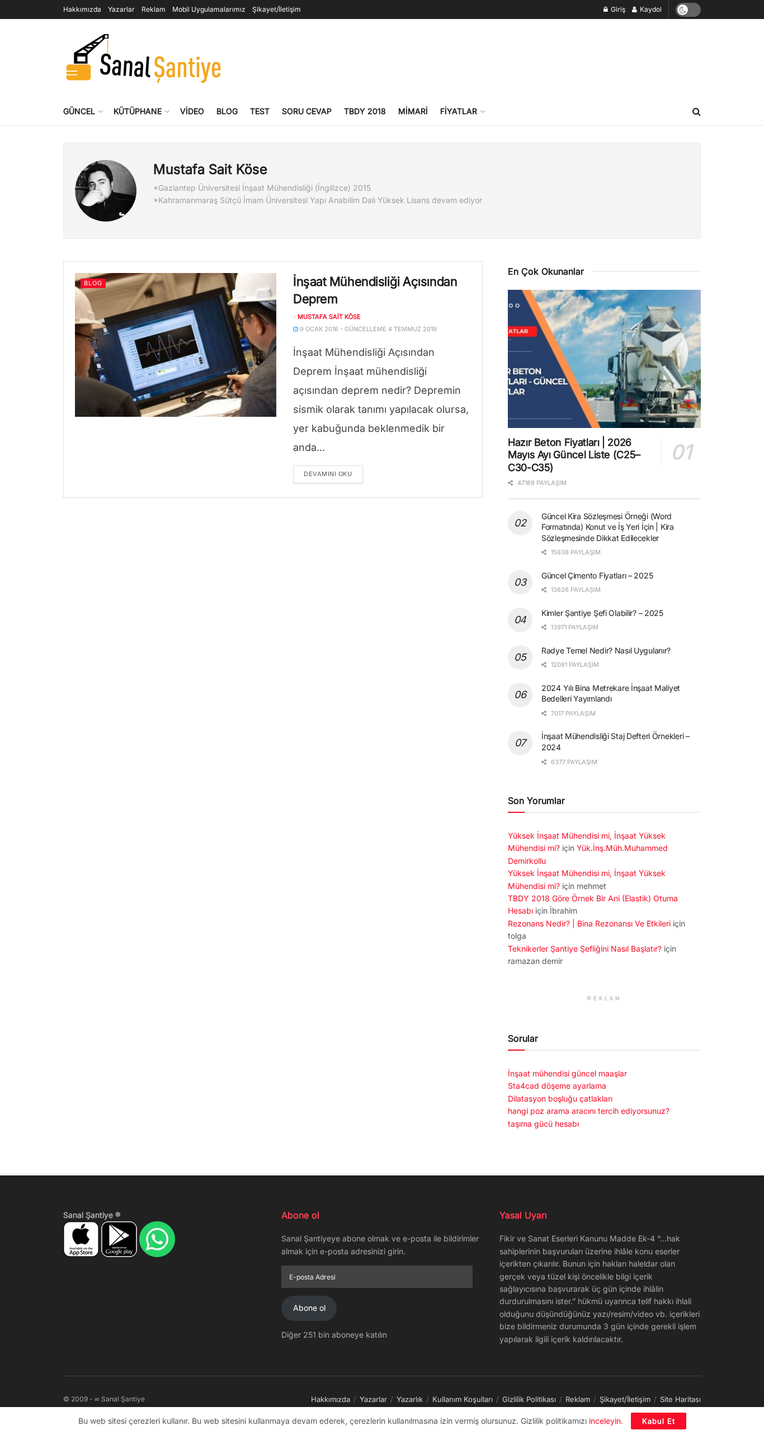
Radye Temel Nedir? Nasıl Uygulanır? (606, 650)
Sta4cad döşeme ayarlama (557, 1085)
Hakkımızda (82, 9)
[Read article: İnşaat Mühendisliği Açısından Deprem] (175, 345)
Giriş (617, 9)
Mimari (413, 111)
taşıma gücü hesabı (543, 1123)
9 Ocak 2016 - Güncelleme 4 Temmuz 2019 (367, 329)
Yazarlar (121, 9)
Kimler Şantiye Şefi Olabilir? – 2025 (602, 613)
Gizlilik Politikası (529, 1399)
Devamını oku (333, 473)
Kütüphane (138, 111)
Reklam (154, 9)
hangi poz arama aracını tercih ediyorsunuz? (588, 1111)
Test (260, 111)
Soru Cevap (307, 111)
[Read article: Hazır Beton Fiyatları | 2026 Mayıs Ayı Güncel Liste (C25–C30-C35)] (604, 359)
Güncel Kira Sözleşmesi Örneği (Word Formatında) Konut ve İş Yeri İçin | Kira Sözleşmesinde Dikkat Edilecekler (607, 527)
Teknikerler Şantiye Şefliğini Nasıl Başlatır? (585, 948)
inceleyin (605, 1420)
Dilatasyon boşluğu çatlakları (560, 1098)
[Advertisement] (497, 56)
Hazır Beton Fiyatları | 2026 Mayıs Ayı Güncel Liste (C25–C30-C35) (574, 454)
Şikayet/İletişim (276, 9)
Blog (227, 111)
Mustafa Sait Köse (329, 317)
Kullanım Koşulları (462, 1399)
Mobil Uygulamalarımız (209, 9)
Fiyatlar (458, 111)
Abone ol (309, 1307)
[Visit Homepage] (143, 58)
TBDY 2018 (365, 111)
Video (192, 111)
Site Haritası (680, 1399)
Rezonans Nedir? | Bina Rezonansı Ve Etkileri (589, 923)
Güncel (79, 111)
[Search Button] (696, 111)
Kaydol (650, 9)
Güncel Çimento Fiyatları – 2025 (597, 575)
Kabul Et (658, 1421)
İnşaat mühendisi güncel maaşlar (567, 1073)
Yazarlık (410, 1399)
